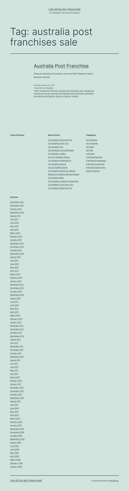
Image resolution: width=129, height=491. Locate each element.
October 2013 (16, 291)
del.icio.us (59, 96)
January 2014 (16, 281)
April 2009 (14, 456)
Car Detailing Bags (56, 178)
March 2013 (15, 315)
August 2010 (15, 401)
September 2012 (17, 336)
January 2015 (16, 240)
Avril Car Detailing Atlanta (59, 157)
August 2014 (15, 257)
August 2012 (15, 339)
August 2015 (15, 216)
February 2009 (16, 463)
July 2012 (14, 343)
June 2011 (14, 367)
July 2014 (14, 260)
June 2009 (14, 449)
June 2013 (14, 305)
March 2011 (15, 377)
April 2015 (14, 230)
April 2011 (14, 374)
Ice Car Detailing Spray (58, 167)
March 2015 (15, 233)
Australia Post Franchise (61, 66)
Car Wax (89, 150)
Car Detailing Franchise (65, 9)
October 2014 (16, 250)
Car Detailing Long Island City (60, 185)
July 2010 (14, 405)
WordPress (113, 481)
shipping (75, 96)
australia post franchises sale (62, 93)
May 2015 (14, 226)
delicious (67, 96)
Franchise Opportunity (95, 167)
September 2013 (17, 295)
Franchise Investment (95, 164)
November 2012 (17, 329)
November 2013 (17, 288)
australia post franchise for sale (71, 91)
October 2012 (16, 333)
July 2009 (14, 446)
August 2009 (15, 442)
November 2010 (17, 391)
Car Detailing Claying (57, 164)
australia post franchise (49, 91)
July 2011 (14, 363)
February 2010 (16, 422)
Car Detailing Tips (55, 147)
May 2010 (14, 412)
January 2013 (16, 322)
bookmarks (89, 93)
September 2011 (17, 357)
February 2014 (16, 278)
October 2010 (16, 394)
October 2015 (16, 209)
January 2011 (15, 384)
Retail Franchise (93, 171)
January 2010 (16, 425)
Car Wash (90, 147)
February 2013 (16, 319)
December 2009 (17, 429)
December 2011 (16, 346)
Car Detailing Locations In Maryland (63, 181)
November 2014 (17, 247)
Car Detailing (91, 140)
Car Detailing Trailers (57, 154)
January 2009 (16, 467)
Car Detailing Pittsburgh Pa (59, 161)
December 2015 (16, 202)
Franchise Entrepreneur (96, 161)
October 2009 (16, 436)
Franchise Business (94, 157)
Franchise (49, 88)
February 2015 (16, 236)
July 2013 (14, 302)
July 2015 (14, 219)
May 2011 (14, 370)
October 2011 (15, 353)
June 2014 (14, 264)
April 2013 (14, 312)
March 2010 (15, 418)
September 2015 (17, 212)
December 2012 (16, 326)
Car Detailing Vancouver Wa (60, 140)
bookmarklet (79, 93)
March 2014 (15, 274)
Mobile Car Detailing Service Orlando (63, 174)
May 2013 (14, 309)
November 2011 (16, 350)
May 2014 (14, 267)
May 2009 (14, 453)
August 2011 (15, 360)
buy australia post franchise (44, 96)
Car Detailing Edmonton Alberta (61, 171)
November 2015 (17, 205)
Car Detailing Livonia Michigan (61, 150)
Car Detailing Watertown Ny (60, 188)
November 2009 (17, 432)
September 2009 (17, 439)
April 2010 (14, 415)
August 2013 (15, 298)
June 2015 (14, 223)
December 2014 (17, 243)
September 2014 (17, 254)
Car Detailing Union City (58, 143)
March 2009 (15, 460)
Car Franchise (92, 143)
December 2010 (16, 388)
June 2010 (14, 408)
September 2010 (17, 398)
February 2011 (16, 381)
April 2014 (14, 271)
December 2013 (16, 285)
